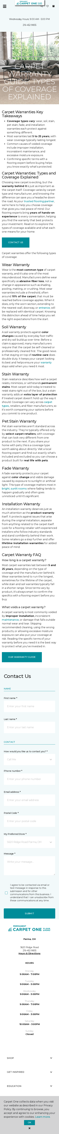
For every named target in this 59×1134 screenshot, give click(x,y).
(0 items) (53, 6)
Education (14, 1086)
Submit (29, 913)
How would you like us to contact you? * (26, 751)
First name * (10, 698)
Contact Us (15, 242)
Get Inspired (15, 1072)
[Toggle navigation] (5, 6)
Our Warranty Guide (22, 657)
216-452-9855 (29, 25)
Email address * (12, 792)
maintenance (10, 619)
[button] (42, 6)
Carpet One (8, 37)
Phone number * (13, 771)
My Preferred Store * (15, 834)
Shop (10, 1058)
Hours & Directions (29, 953)
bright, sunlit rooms (14, 488)
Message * (9, 854)
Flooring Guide (28, 37)
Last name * (10, 719)
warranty (46, 362)
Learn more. (42, 1116)
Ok (29, 1122)
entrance (44, 307)
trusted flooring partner (39, 201)
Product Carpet (15, 41)
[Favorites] (48, 6)
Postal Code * (11, 813)
